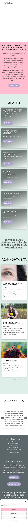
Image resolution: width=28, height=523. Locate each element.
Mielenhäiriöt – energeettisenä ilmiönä (14, 465)
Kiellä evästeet (14, 513)
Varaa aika (14, 85)
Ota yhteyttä (14, 484)
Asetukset (14, 517)
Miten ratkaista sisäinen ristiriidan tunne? (12, 284)
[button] (26, 501)
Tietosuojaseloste (13, 520)
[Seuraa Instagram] (11, 455)
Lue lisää (7, 123)
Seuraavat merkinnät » (20, 380)
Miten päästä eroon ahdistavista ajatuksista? (13, 322)
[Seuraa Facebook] (16, 455)
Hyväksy (14, 509)
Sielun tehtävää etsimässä (14, 464)
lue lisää (5, 298)
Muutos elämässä (10, 361)
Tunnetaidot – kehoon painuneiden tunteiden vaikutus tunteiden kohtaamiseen (14, 468)
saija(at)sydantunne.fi (15, 449)
